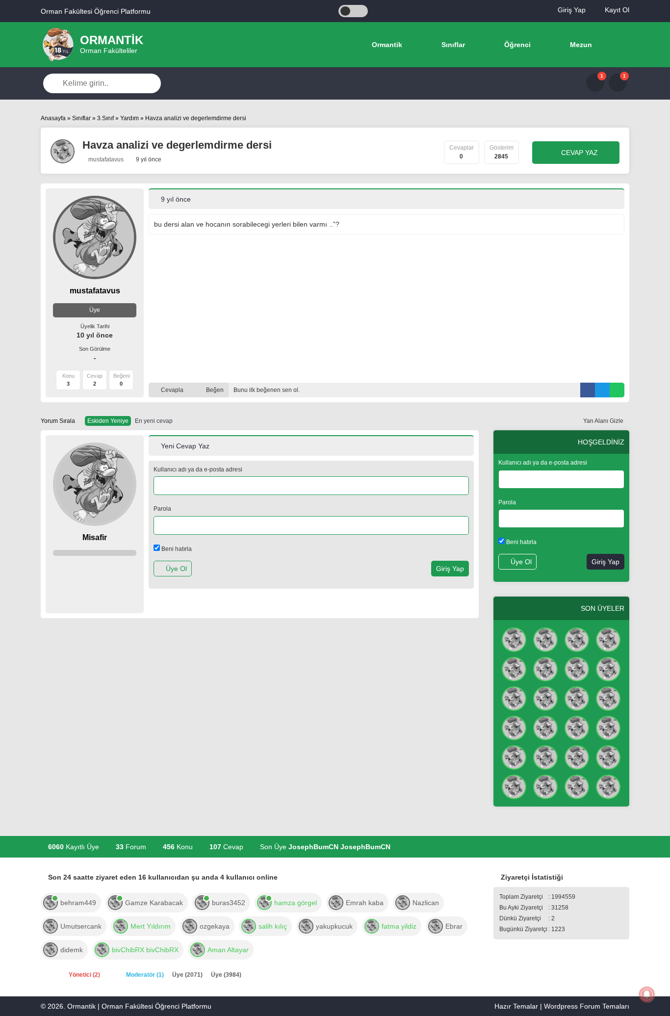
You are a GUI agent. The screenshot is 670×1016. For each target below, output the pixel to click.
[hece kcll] (514, 786)
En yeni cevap (154, 420)
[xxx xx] (545, 698)
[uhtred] (248, 925)
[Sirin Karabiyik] (514, 727)
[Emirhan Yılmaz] (608, 727)
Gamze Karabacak (154, 903)
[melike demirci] (577, 786)
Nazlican (425, 903)
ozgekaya (215, 926)
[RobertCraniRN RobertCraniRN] (545, 756)
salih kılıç (272, 926)
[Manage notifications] (647, 994)
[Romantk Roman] (577, 698)
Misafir (94, 537)
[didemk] (50, 949)
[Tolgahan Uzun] (608, 668)
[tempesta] (371, 925)
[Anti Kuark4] (545, 727)
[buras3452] (202, 902)
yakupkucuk (334, 926)
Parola (162, 508)
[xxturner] (264, 902)
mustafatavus (105, 159)
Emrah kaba (365, 903)
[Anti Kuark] (545, 639)
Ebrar (454, 926)
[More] (616, 44)
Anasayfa (53, 118)
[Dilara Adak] (545, 786)
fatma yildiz (399, 926)
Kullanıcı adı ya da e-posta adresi (198, 469)
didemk (71, 950)
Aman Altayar (228, 950)
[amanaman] (197, 949)
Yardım (129, 118)
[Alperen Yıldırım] (577, 727)
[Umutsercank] (50, 925)
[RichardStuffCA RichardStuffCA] (577, 668)
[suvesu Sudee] (514, 756)
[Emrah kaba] (336, 902)
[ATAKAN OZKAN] (577, 756)
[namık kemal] (608, 756)
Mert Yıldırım (150, 926)
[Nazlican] (402, 902)
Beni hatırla (176, 549)
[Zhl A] (608, 698)
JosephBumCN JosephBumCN (339, 847)
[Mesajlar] (595, 83)
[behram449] (50, 902)
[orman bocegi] (608, 639)
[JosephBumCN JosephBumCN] (514, 639)
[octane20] (120, 925)
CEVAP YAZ (578, 152)
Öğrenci (516, 45)
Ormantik (386, 45)
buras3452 (228, 903)
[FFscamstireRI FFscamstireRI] (577, 639)
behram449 (78, 903)
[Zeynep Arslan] (545, 668)
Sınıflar (452, 45)
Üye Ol (175, 569)
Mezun (580, 45)
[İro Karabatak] (514, 668)
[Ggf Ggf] (514, 698)
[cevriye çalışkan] (608, 786)
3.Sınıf (105, 118)
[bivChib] (102, 949)
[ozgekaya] (189, 925)
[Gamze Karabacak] (115, 902)
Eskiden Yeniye (108, 420)
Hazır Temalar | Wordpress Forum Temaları (561, 1006)
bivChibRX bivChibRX (145, 950)
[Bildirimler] (618, 83)
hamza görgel (295, 903)
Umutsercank (81, 926)
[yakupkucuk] (306, 925)
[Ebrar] (435, 925)
